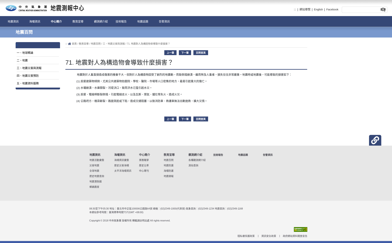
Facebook (332, 9)
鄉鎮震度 (94, 187)
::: (295, 9)
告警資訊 (164, 21)
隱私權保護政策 (246, 236)
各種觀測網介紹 (197, 160)
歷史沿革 (144, 165)
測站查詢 (193, 165)
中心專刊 (144, 171)
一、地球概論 (25, 52)
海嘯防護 (168, 171)
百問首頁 (201, 52)
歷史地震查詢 (96, 176)
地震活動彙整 (96, 160)
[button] (375, 140)
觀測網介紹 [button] (101, 21)
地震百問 (96, 43)
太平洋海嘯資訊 (122, 171)
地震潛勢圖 (95, 181)
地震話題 (142, 21)
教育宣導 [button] (77, 21)
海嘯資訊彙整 (121, 160)
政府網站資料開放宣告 (295, 236)
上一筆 (170, 52)
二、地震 (22, 60)
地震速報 (168, 176)
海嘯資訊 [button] (34, 21)
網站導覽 (305, 9)
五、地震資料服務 (28, 83)
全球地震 (94, 171)
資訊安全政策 (268, 236)
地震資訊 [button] (13, 21)
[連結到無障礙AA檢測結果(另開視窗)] (300, 229)
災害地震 (94, 165)
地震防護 (168, 165)
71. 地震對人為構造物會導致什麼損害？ (148, 43)
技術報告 (121, 21)
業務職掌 (144, 160)
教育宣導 (84, 43)
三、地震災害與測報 (29, 68)
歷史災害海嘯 (121, 165)
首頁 (74, 43)
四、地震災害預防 (28, 75)
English (318, 9)
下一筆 (185, 52)
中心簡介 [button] (56, 21)
